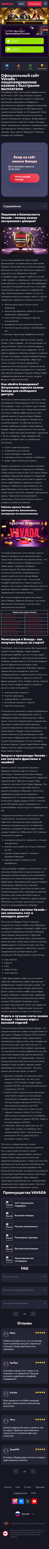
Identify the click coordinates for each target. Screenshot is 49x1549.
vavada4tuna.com (9, 616)
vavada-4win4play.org (10, 626)
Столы (27, 1487)
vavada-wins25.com (33, 623)
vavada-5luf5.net (8, 619)
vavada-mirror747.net (34, 630)
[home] (7, 4)
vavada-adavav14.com (34, 619)
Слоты (7, 1487)
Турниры (40, 1487)
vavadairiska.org (32, 616)
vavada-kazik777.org (10, 634)
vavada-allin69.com (9, 630)
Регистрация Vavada (22, 178)
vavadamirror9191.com (34, 626)
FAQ (33, 1493)
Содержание (20, 1493)
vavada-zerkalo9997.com (12, 623)
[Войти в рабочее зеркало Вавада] (24, 533)
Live (18, 1487)
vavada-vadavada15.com (35, 634)
